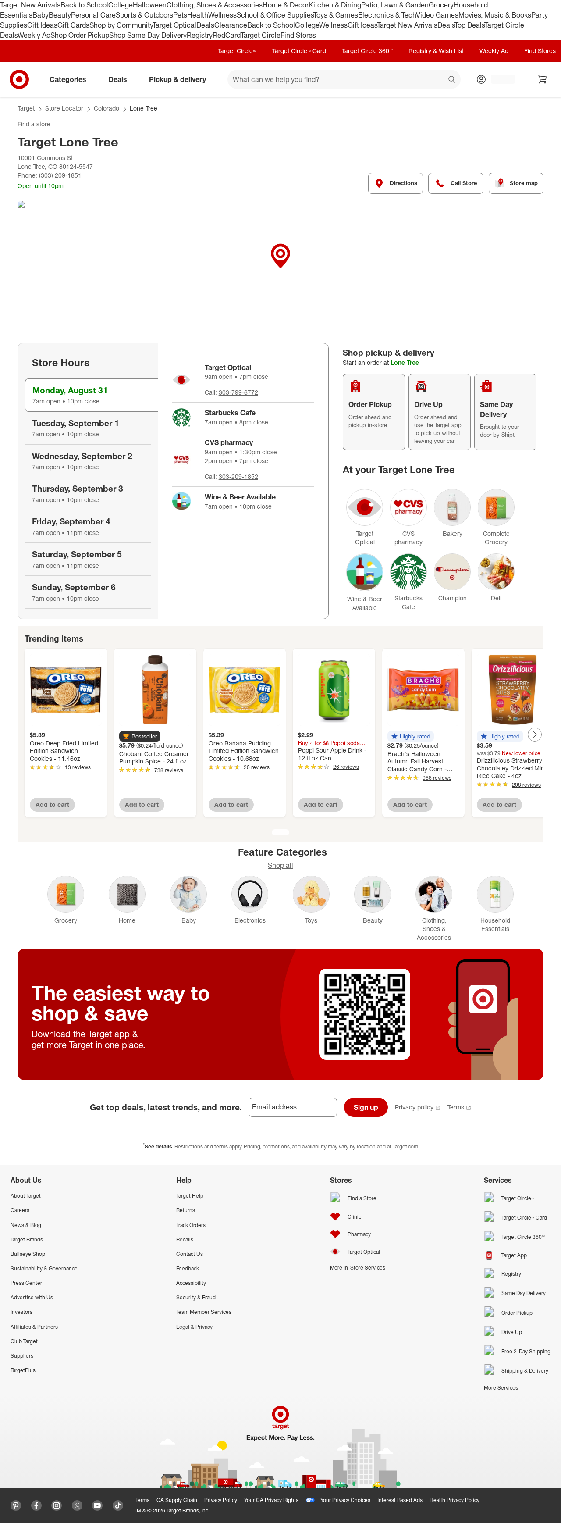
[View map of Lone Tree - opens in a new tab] (280, 266)
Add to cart (52, 804)
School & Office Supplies (275, 15)
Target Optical (174, 25)
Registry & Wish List (436, 50)
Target (26, 108)
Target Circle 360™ (367, 50)
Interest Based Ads (400, 1500)
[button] (139, 736)
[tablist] (88, 481)
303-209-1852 (238, 476)
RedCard (227, 35)
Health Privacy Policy (454, 1500)
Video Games (437, 15)
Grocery (441, 4)
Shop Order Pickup (79, 35)
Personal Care (93, 15)
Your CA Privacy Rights (271, 1500)
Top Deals (469, 25)
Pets (180, 15)
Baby (40, 15)
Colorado (106, 108)
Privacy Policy (220, 1500)
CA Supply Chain (176, 1500)
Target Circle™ (237, 50)
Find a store (34, 124)
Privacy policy (414, 1107)
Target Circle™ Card (299, 50)
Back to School (84, 4)
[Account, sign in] (498, 79)
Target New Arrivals (30, 4)
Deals (205, 25)
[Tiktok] (118, 1505)
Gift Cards (73, 25)
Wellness (222, 15)
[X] (77, 1505)
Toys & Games (335, 15)
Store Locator (64, 108)
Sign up (366, 1107)
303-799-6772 (238, 392)
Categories (68, 79)
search (452, 80)
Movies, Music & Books (494, 15)
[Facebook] (36, 1505)
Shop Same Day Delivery (148, 35)
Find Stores (298, 35)
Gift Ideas (42, 25)
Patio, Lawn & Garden (395, 4)
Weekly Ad (34, 35)
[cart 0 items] (542, 79)
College (120, 4)
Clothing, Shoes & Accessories (215, 4)
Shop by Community (121, 25)
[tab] (91, 395)
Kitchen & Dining (335, 4)
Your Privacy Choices (345, 1500)
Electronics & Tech (387, 15)
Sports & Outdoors (144, 15)
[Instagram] (56, 1505)
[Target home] (19, 79)
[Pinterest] (16, 1505)
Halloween (150, 4)
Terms (455, 1107)
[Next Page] (535, 735)
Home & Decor (286, 4)
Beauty (60, 15)
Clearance (230, 25)
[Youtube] (97, 1505)
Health (197, 15)
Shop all (280, 865)
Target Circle (260, 35)
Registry (200, 35)
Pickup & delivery (177, 79)
